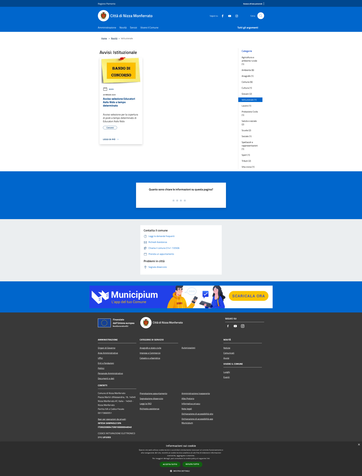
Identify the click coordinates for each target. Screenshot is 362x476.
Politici (101, 368)
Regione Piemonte (106, 3)
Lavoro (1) (246, 105)
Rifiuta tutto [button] (192, 464)
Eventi (226, 377)
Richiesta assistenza (149, 408)
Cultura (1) (247, 88)
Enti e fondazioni (106, 363)
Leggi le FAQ (146, 403)
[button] (181, 471)
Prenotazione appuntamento (153, 393)
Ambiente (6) (248, 70)
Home (104, 38)
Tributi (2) (246, 161)
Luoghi (226, 372)
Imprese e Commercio (150, 353)
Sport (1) (246, 155)
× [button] (359, 445)
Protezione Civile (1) (250, 113)
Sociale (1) (246, 136)
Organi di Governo (106, 348)
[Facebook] (221, 16)
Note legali (187, 408)
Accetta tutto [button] (170, 464)
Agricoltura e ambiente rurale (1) (249, 61)
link (208, 458)
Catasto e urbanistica (150, 358)
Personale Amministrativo (110, 373)
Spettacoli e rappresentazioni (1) (250, 145)
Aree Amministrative (108, 353)
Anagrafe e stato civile (150, 348)
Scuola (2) (246, 130)
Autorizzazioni (188, 347)
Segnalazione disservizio (151, 398)
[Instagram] (235, 16)
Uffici (100, 358)
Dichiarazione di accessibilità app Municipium (197, 421)
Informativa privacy (191, 403)
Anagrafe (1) (247, 76)
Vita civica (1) (248, 166)
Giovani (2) (247, 93)
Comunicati (228, 353)
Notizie (226, 348)
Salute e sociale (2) (249, 122)
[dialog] (181, 459)
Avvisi (111, 89)
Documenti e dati (106, 378)
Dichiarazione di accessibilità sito (197, 413)
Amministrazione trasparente (196, 393)
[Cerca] (260, 15)
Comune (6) (247, 82)
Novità (114, 38)
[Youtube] (228, 16)
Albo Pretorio (188, 398)
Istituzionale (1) (249, 99)
